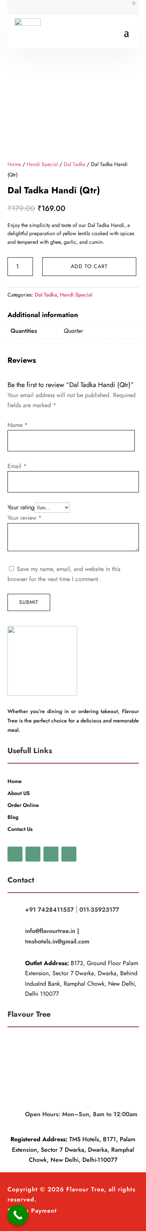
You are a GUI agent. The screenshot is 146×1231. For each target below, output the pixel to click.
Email (17, 466)
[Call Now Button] (17, 1215)
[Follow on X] (36, 8)
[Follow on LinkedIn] (68, 854)
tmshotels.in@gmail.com (57, 941)
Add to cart (89, 266)
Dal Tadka (74, 164)
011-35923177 (99, 909)
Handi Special (42, 164)
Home (14, 164)
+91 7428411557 (49, 909)
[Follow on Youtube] (50, 854)
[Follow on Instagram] (51, 8)
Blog (12, 817)
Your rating (20, 507)
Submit (29, 602)
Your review (24, 517)
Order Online (23, 805)
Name (17, 425)
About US (18, 793)
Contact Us (20, 829)
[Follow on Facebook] (21, 8)
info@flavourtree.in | (52, 931)
